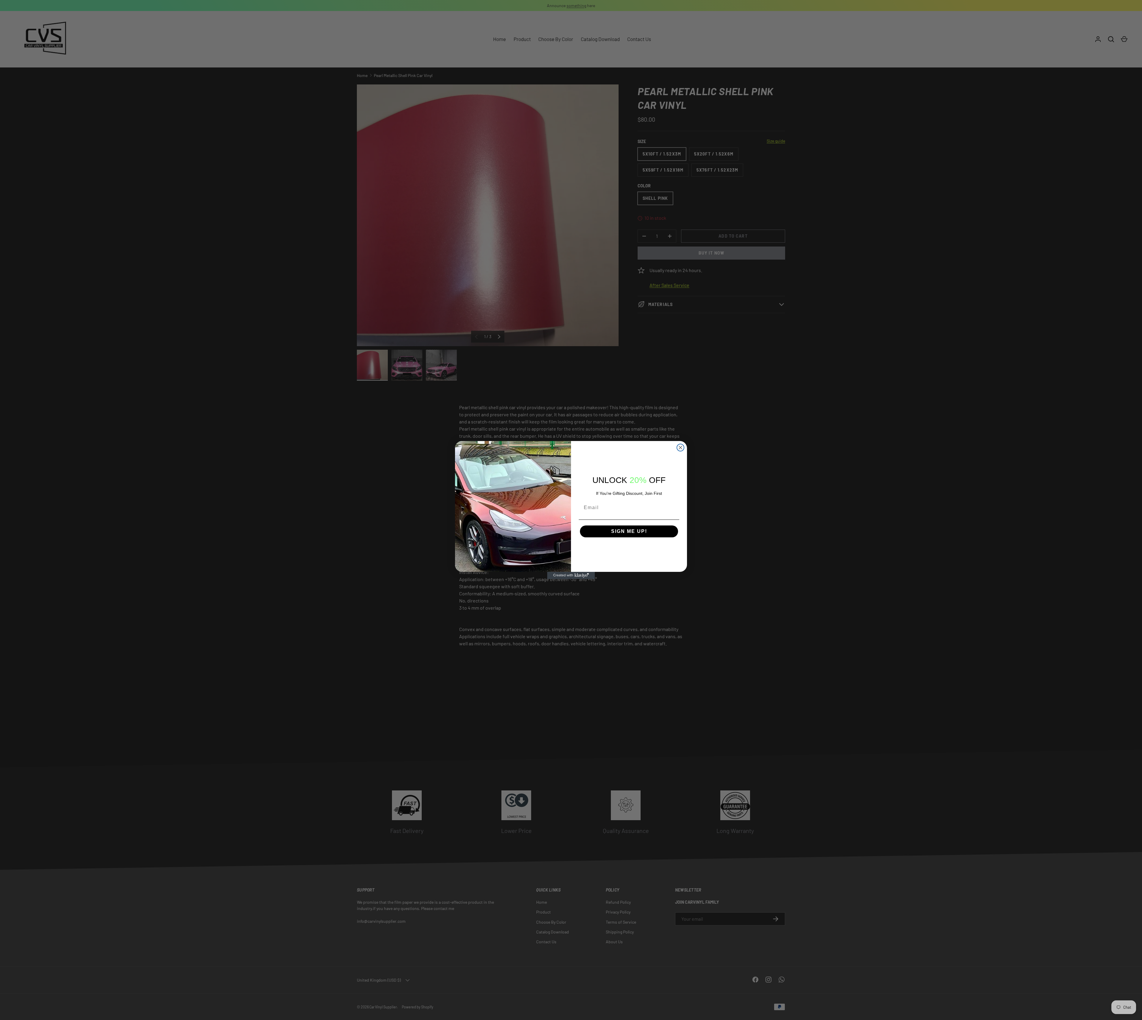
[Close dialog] (680, 447)
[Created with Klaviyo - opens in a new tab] (571, 575)
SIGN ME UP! (629, 531)
